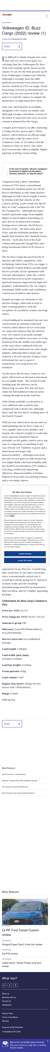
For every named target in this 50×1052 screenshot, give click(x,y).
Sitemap (5, 1021)
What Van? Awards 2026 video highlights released (19, 780)
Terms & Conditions (10, 1017)
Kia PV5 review (10, 953)
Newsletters (7, 1005)
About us (5, 993)
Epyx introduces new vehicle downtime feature (18, 793)
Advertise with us (9, 997)
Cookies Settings (25, 554)
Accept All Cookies (25, 560)
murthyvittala (7, 39)
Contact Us (6, 1001)
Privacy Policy (7, 1013)
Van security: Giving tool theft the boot (15, 787)
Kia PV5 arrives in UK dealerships (14, 774)
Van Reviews (6, 22)
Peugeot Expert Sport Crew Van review (22, 944)
